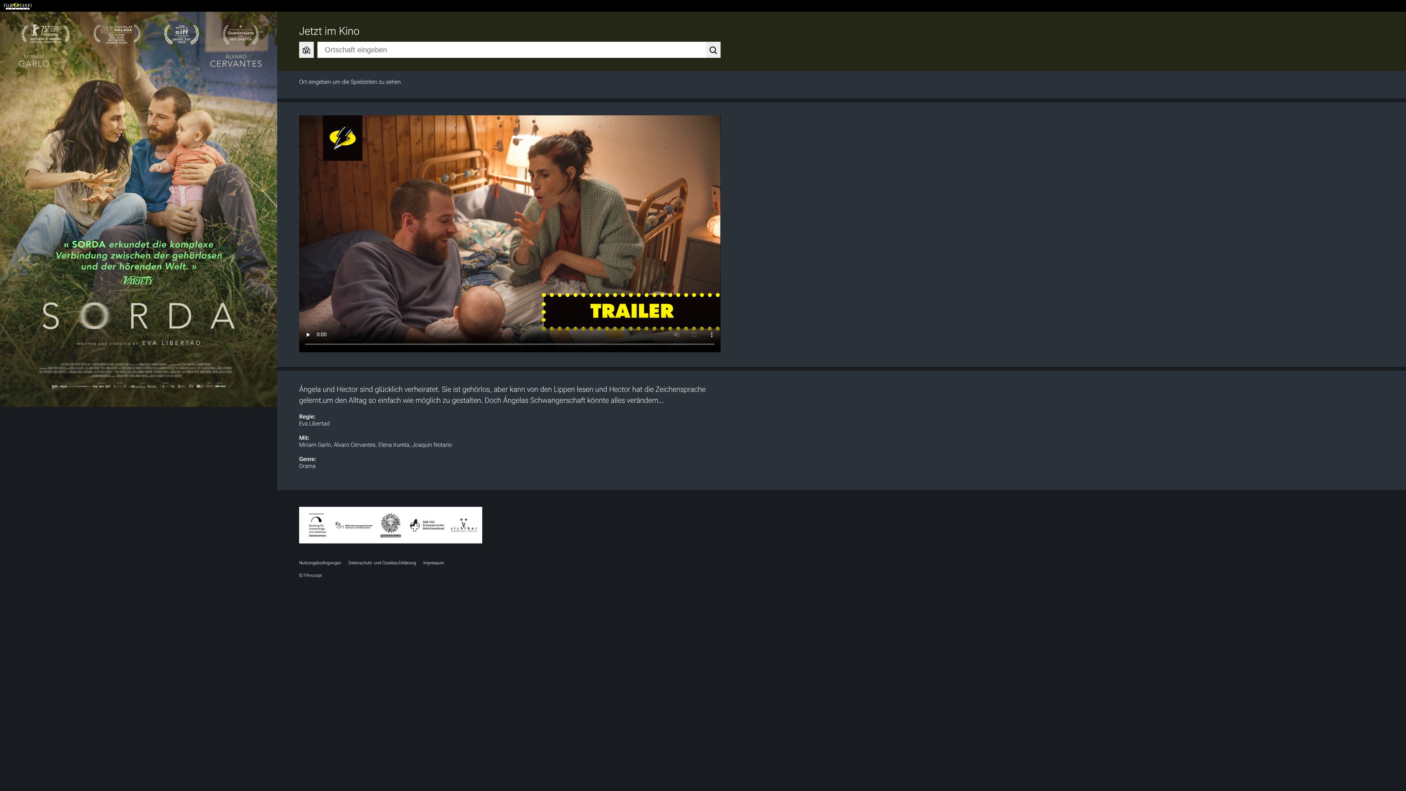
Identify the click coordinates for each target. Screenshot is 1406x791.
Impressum (433, 562)
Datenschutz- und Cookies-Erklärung (382, 562)
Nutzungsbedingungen (320, 562)
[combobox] (519, 50)
